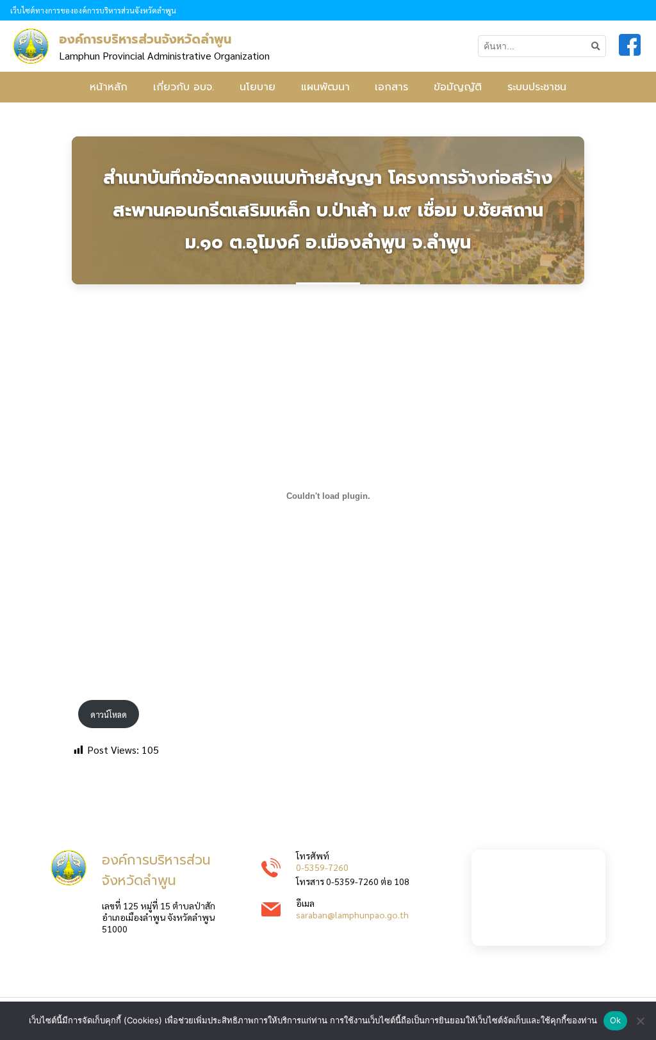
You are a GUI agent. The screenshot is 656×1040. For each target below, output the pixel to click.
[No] (640, 1020)
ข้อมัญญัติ (458, 87)
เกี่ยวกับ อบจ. (183, 87)
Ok (615, 1020)
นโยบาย (257, 87)
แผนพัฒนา (325, 87)
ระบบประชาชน (536, 87)
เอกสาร (391, 87)
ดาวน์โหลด (108, 714)
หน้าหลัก (108, 87)
